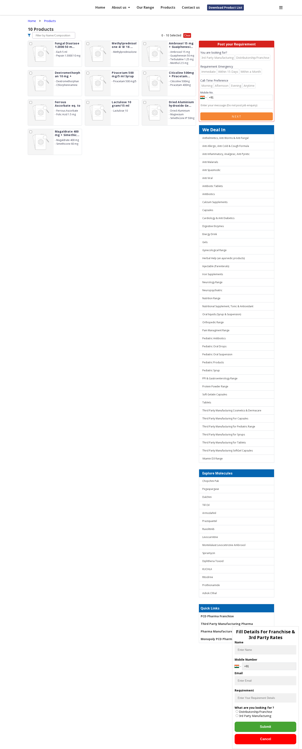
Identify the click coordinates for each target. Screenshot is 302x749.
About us (119, 7)
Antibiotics (208, 194)
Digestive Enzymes (213, 226)
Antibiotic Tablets (212, 186)
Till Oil (206, 505)
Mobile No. (206, 92)
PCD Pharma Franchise (217, 616)
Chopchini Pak (210, 481)
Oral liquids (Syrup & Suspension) (221, 314)
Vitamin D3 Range (212, 458)
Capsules (207, 210)
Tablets (206, 402)
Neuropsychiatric (212, 290)
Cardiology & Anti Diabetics (218, 218)
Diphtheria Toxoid (213, 561)
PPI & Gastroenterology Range (219, 378)
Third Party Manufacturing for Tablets (224, 442)
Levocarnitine (210, 537)
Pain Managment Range (215, 330)
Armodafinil (209, 513)
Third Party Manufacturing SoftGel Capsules (227, 450)
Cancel (265, 739)
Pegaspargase (210, 489)
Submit (265, 726)
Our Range (145, 7)
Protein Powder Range (215, 386)
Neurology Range (212, 282)
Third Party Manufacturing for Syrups (223, 434)
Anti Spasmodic (211, 170)
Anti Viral (207, 178)
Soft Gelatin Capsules (214, 394)
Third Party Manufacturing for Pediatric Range (228, 426)
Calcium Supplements (214, 202)
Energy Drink (209, 234)
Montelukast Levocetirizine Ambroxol (224, 545)
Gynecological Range (214, 250)
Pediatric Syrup (211, 370)
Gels (204, 242)
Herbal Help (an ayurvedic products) (223, 258)
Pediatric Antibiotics (214, 338)
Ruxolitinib (208, 529)
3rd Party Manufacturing (255, 716)
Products (168, 7)
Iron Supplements (212, 274)
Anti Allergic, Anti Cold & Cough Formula (225, 146)
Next (237, 116)
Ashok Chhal (209, 593)
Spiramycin (208, 553)
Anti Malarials (210, 162)
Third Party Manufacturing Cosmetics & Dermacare (231, 410)
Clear (187, 35)
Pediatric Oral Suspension (217, 354)
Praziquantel (209, 521)
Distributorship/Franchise (255, 712)
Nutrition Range (211, 298)
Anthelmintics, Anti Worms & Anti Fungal (225, 138)
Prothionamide (211, 585)
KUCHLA (207, 569)
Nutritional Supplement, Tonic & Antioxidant (227, 306)
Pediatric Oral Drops (214, 346)
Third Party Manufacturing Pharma (227, 624)
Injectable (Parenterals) (215, 266)
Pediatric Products (213, 362)
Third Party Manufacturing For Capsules (225, 418)
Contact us (191, 7)
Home (100, 7)
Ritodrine (207, 577)
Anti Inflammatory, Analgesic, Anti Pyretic (226, 154)
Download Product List (225, 7)
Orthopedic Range (213, 322)
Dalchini (207, 497)
